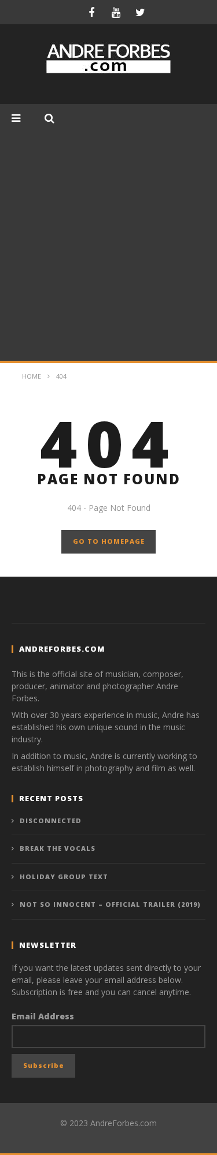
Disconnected (51, 820)
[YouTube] (116, 12)
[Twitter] (140, 12)
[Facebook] (91, 12)
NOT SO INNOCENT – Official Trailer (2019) (110, 904)
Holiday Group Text (64, 876)
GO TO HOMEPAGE (109, 541)
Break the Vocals (57, 848)
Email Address (43, 1016)
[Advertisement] (108, 247)
